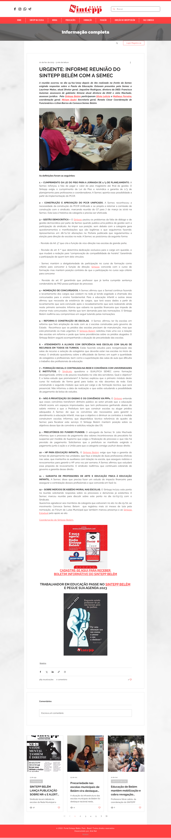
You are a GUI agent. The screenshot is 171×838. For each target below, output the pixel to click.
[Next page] (101, 816)
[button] (117, 43)
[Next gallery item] (128, 139)
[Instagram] (20, 9)
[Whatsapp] (25, 9)
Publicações (36, 781)
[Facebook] (15, 9)
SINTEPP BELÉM (119, 781)
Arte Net (93, 831)
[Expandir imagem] (85, 139)
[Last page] (106, 816)
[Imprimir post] (65, 672)
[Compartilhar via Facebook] (40, 672)
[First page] (64, 816)
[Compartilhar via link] (59, 672)
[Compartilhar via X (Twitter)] (46, 672)
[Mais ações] (130, 62)
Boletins (43, 663)
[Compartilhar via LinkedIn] (52, 672)
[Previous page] (69, 816)
